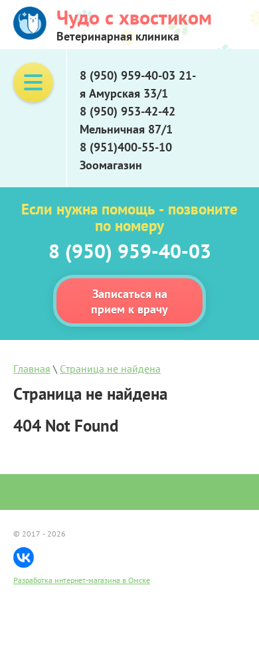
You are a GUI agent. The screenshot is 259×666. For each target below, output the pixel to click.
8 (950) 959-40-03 (129, 251)
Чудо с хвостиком (134, 17)
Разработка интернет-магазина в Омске (81, 580)
